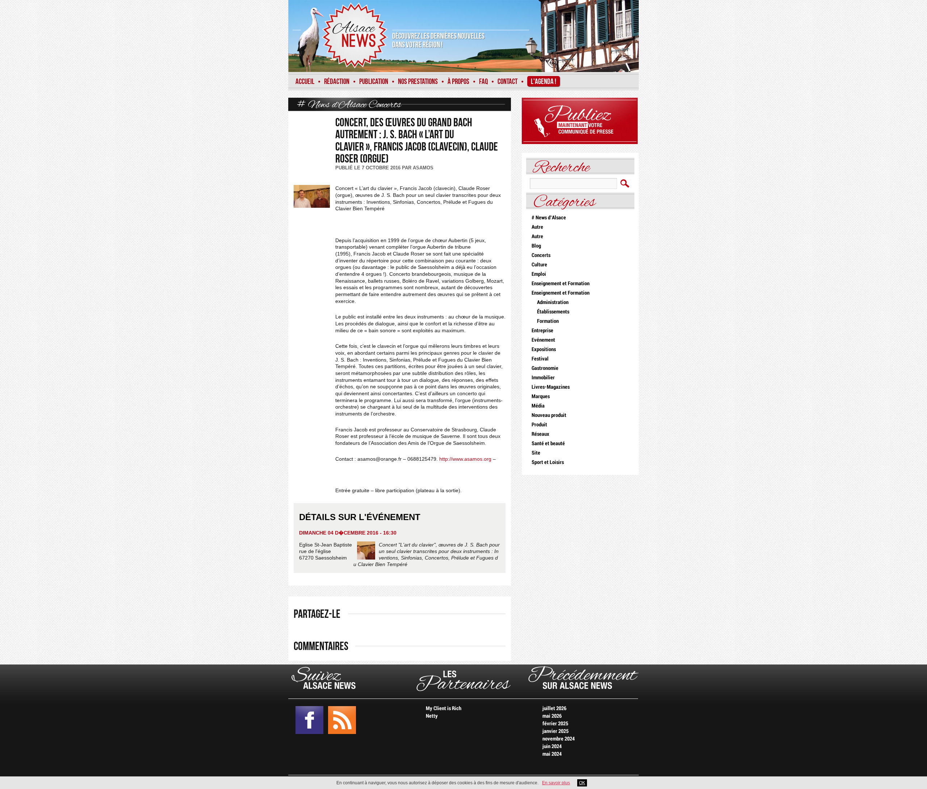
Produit (539, 424)
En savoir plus (556, 782)
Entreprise (542, 330)
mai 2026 (552, 716)
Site (536, 453)
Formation (548, 321)
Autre (537, 227)
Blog (536, 246)
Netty (432, 716)
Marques (541, 396)
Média (538, 406)
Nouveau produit (549, 415)
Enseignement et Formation (561, 283)
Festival (540, 359)
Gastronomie (545, 368)
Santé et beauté (548, 443)
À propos (458, 81)
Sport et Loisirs (548, 462)
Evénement (543, 340)
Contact (507, 81)
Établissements (553, 312)
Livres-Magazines (551, 387)
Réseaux (540, 434)
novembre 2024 (558, 739)
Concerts (385, 105)
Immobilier (543, 377)
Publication (373, 81)
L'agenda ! (543, 81)
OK (582, 782)
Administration (553, 302)
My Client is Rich (443, 708)
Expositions (544, 349)
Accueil (304, 81)
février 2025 (555, 723)
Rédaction (336, 81)
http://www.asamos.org (465, 459)
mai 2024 (552, 754)
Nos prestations (418, 81)
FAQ (483, 81)
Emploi (539, 274)
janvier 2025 (555, 731)
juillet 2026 (554, 708)
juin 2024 (552, 746)
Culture (539, 264)
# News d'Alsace (331, 105)
